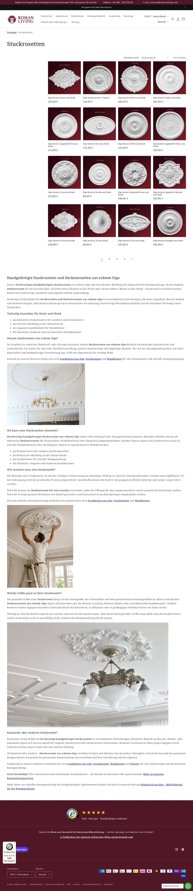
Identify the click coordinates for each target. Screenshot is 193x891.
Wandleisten (114, 358)
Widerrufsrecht (36, 884)
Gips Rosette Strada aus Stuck (97, 192)
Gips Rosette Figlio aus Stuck (166, 98)
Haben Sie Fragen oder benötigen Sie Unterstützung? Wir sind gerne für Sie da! (56, 2)
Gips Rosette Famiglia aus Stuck (168, 240)
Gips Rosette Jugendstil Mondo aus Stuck (167, 193)
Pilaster (134, 763)
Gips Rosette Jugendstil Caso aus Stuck (133, 193)
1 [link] (101, 258)
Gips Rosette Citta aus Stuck (131, 240)
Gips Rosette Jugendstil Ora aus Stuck (63, 145)
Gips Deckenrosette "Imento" (96, 98)
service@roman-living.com (164, 2)
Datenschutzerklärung (55, 884)
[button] (54, 22)
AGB (68, 884)
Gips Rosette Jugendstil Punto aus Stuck (169, 145)
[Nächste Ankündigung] (185, 7)
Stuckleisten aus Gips (72, 358)
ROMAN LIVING (20, 884)
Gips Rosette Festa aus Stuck (61, 192)
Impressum (108, 884)
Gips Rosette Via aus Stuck (95, 240)
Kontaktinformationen (92, 884)
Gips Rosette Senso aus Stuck (61, 98)
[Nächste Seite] (132, 259)
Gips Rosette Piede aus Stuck (131, 144)
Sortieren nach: (131, 57)
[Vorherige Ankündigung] (8, 7)
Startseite (12, 32)
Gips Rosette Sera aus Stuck (96, 144)
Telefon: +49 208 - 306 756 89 (118, 2)
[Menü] (14, 843)
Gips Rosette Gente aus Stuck (132, 98)
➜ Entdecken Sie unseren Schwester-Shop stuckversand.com (96, 837)
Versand (76, 884)
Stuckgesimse (93, 358)
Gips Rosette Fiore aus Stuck (61, 240)
